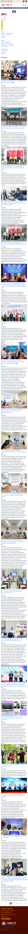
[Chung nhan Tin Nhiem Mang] (4, 17)
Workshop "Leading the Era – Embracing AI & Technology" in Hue (13, 81)
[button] (26, 280)
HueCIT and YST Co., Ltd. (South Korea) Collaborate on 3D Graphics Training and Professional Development (12, 541)
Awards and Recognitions (7, 33)
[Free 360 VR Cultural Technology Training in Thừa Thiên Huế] (14, 754)
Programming (4, 50)
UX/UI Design (4, 46)
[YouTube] (4, 1)
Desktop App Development (7, 45)
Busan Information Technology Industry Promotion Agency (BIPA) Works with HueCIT (13, 243)
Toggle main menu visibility (26, 5)
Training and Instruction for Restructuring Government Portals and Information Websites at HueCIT (12, 591)
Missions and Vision (6, 34)
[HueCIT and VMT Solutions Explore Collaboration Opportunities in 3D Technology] (14, 440)
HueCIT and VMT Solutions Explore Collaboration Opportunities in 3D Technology (13, 451)
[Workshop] (14, 70)
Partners (3, 36)
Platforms (3, 53)
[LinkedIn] (6, 1)
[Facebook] (2, 1)
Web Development (5, 42)
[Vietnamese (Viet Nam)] (24, 1)
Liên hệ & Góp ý (6, 918)
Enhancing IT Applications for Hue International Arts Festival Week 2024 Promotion (11, 718)
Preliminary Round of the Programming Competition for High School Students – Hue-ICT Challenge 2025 (13, 203)
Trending (3, 52)
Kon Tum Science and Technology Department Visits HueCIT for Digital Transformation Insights (14, 495)
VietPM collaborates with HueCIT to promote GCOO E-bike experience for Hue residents (13, 127)
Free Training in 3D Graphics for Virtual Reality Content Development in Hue (12, 639)
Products (3, 37)
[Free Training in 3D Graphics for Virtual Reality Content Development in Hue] (14, 629)
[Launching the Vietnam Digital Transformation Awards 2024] (14, 826)
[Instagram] (9, 1)
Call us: (7, 927)
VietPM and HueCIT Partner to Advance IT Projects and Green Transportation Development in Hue (13, 410)
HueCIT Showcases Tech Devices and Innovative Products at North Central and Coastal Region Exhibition (12, 361)
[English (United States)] (26, 1)
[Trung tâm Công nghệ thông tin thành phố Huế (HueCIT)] (6, 4)
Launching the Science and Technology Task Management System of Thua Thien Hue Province (13, 795)
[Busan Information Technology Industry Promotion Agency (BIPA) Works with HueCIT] (14, 233)
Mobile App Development (7, 43)
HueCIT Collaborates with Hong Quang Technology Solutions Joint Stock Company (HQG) (13, 167)
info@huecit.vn (4, 930)
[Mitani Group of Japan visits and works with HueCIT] (14, 312)
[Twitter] (11, 1)
